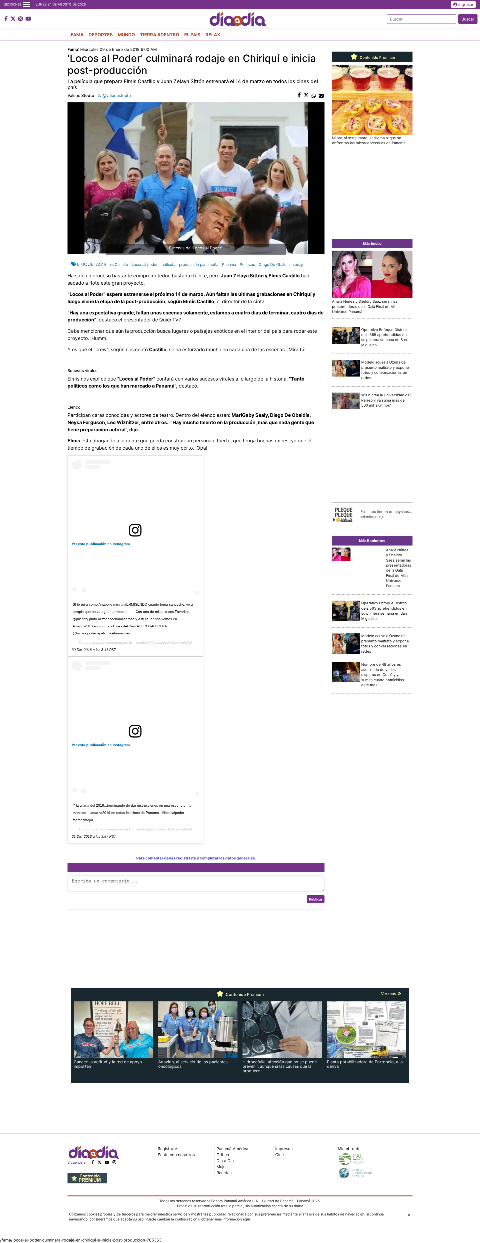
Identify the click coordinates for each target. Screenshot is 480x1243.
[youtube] (107, 1162)
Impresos (283, 1148)
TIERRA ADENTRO (159, 34)
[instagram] (114, 1162)
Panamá (229, 264)
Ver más (389, 993)
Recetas (224, 1172)
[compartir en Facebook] (299, 95)
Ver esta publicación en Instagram (101, 544)
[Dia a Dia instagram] (21, 19)
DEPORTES (100, 34)
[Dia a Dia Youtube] (28, 19)
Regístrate (167, 1148)
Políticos (247, 264)
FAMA (77, 34)
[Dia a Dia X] (13, 19)
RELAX (213, 34)
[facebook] (93, 1162)
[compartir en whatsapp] (313, 95)
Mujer (221, 1166)
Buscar (468, 19)
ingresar (466, 4)
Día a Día (225, 1160)
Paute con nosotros (176, 1154)
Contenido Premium (377, 57)
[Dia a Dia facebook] (6, 19)
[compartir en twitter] (306, 95)
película (168, 264)
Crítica (222, 1154)
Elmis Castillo (116, 264)
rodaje (298, 264)
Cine (279, 1154)
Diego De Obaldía (274, 264)
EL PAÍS (192, 34)
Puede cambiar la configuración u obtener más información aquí (198, 1219)
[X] (100, 1162)
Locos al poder (145, 264)
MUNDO (126, 34)
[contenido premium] (87, 1177)
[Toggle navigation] (26, 4)
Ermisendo (137, 642)
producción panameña (198, 264)
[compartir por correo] (321, 95)
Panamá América (232, 1148)
